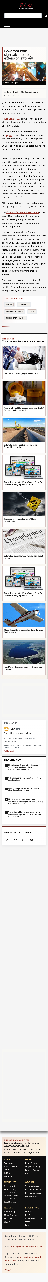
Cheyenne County (32, 1166)
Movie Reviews (10, 1215)
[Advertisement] (24, 947)
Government (9, 1186)
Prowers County (32, 1170)
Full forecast (9, 751)
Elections (8, 1176)
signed (9, 135)
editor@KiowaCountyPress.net (26, 1246)
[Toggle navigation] (7, 24)
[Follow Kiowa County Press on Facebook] (15, 839)
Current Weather (32, 1186)
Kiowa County (31, 1163)
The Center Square (15, 318)
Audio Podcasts (10, 1218)
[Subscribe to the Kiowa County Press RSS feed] (23, 839)
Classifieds (8, 1222)
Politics (7, 1173)
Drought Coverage (33, 1193)
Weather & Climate (33, 1189)
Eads (27, 1173)
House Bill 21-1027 (11, 118)
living (9, 304)
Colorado (23, 304)
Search (28, 1211)
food (32, 311)
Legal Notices (10, 1202)
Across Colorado (14, 311)
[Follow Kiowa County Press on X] (7, 839)
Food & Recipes (10, 1211)
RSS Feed (29, 1215)
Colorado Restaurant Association (22, 212)
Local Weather (31, 1196)
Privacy (28, 1225)
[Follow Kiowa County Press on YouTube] (31, 839)
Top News (8, 1163)
